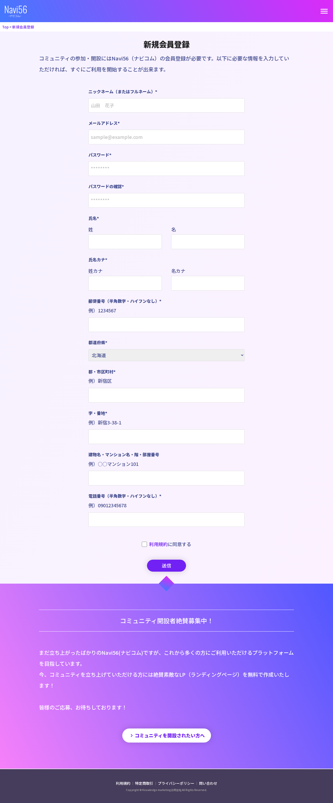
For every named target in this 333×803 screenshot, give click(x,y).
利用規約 (158, 544)
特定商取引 (144, 783)
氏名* (93, 218)
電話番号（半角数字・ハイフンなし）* (124, 501)
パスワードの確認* (106, 186)
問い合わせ (208, 783)
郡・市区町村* (102, 376)
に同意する (170, 544)
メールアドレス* (104, 123)
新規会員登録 (23, 26)
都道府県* (97, 342)
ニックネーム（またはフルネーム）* (122, 91)
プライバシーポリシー (176, 783)
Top (5, 26)
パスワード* (99, 155)
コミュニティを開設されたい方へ (167, 735)
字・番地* (104, 418)
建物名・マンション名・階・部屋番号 (123, 459)
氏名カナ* (97, 259)
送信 (166, 565)
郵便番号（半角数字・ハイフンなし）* (124, 306)
